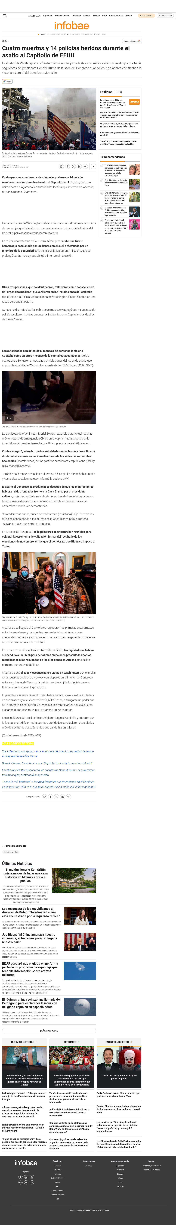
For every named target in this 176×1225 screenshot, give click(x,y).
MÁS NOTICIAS (49, 1030)
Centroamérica (116, 15)
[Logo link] (71, 25)
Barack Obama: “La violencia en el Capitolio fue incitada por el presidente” (47, 763)
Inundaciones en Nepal (56, 35)
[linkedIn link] (32, 1182)
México (96, 15)
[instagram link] (32, 1177)
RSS (57, 1199)
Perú (104, 15)
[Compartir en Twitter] (73, 166)
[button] (4, 15)
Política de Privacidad (151, 1170)
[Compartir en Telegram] (85, 166)
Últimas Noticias (57, 1195)
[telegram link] (26, 1182)
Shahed (97, 35)
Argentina (47, 15)
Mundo (129, 15)
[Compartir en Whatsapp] (61, 166)
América (57, 1166)
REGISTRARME (146, 16)
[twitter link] (26, 1177)
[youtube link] (20, 1182)
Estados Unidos (62, 15)
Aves (104, 35)
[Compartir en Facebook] (67, 166)
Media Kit (120, 1186)
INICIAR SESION (165, 16)
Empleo (89, 1166)
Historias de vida (73, 35)
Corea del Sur (87, 35)
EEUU (4, 41)
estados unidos (11, 852)
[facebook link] (20, 1177)
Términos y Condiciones (151, 1166)
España (86, 15)
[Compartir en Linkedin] (79, 166)
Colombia (76, 15)
